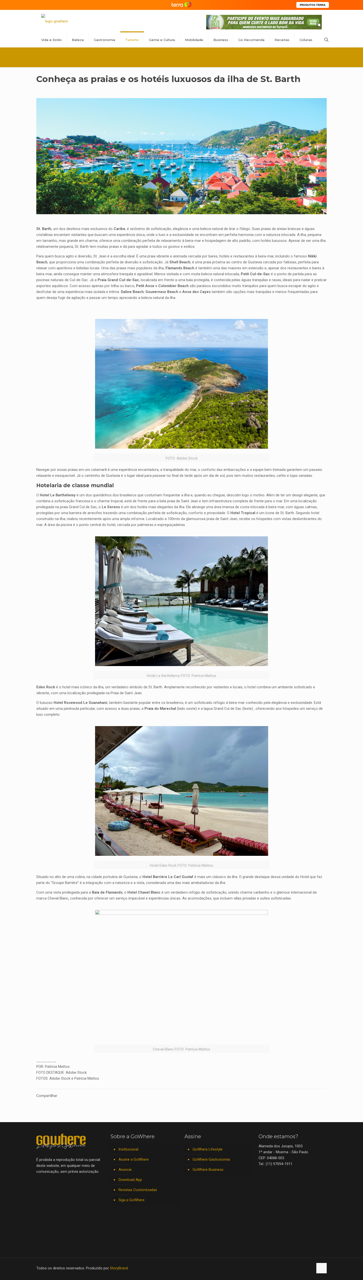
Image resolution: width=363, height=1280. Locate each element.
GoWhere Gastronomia (211, 1159)
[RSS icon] (304, 1268)
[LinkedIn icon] (289, 1268)
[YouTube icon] (283, 1268)
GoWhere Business (208, 1169)
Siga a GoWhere (131, 1200)
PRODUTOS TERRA (312, 4)
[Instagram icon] (294, 1268)
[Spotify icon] (299, 1268)
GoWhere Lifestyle (207, 1149)
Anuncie (125, 1169)
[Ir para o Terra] (181, 5)
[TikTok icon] (309, 1268)
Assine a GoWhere (134, 1159)
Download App (130, 1179)
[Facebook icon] (278, 1268)
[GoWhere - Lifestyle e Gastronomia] (54, 21)
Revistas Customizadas (138, 1190)
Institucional (128, 1149)
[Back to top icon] (321, 1268)
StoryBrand (119, 1268)
